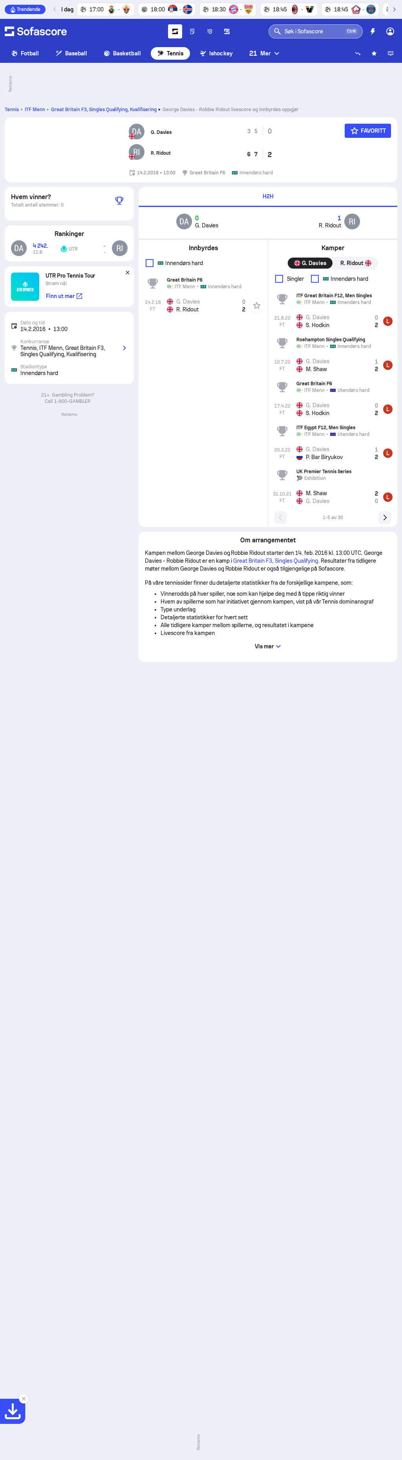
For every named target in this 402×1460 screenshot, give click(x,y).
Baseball (76, 53)
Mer (259, 53)
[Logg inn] (390, 31)
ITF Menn (35, 109)
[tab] (268, 197)
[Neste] (394, 9)
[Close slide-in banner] (23, 1398)
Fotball (30, 53)
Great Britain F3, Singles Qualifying (104, 109)
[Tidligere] (55, 9)
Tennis (175, 53)
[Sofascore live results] (36, 31)
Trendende (28, 9)
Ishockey (221, 53)
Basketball (127, 53)
